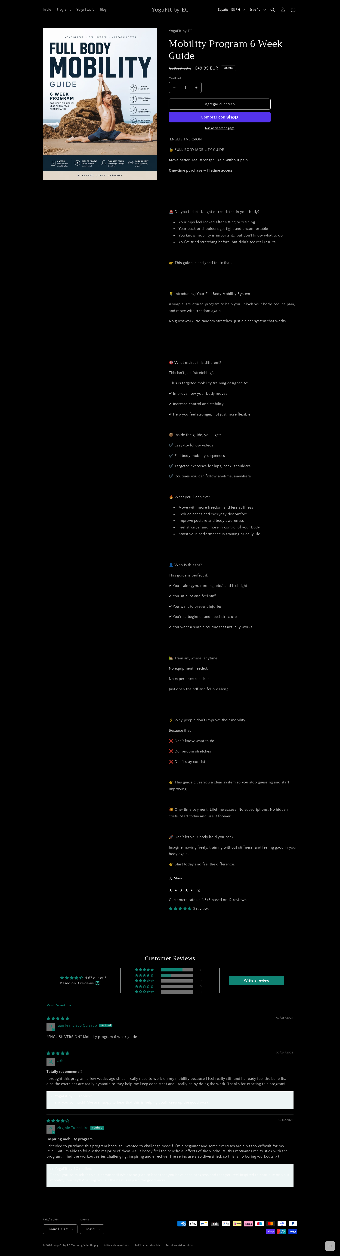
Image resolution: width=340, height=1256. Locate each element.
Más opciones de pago (220, 128)
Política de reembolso (116, 1245)
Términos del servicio (179, 1245)
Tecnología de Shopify (85, 1245)
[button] (273, 10)
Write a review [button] (256, 980)
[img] (57, 1018)
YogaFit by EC (62, 1245)
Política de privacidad (148, 1245)
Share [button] (178, 878)
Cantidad (175, 78)
